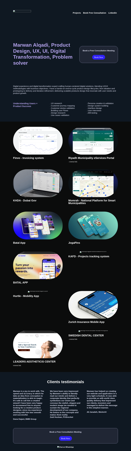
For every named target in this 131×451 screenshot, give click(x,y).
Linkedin (112, 13)
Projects (77, 13)
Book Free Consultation (94, 13)
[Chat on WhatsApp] (65, 447)
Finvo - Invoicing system (28, 157)
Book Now (98, 57)
